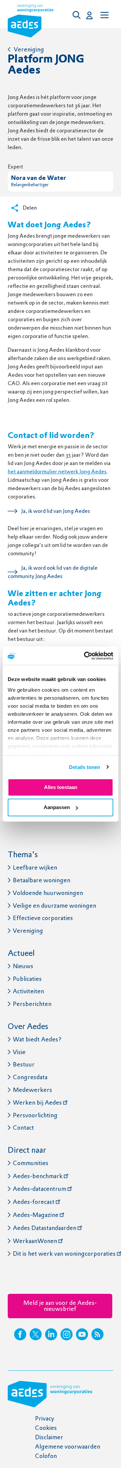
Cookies (46, 1428)
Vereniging (29, 49)
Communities (30, 1163)
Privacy (44, 1418)
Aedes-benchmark (38, 1176)
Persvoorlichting (35, 1115)
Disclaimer (49, 1437)
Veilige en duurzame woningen (54, 905)
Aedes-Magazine (35, 1215)
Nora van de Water (38, 178)
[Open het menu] (103, 15)
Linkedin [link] (51, 1334)
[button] (78, 15)
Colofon (46, 1456)
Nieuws (23, 966)
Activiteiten (28, 991)
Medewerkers (32, 1090)
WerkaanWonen (35, 1241)
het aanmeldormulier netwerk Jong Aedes (57, 471)
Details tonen (84, 767)
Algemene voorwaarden (67, 1446)
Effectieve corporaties (43, 918)
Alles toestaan (60, 787)
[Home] (30, 22)
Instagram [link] (67, 1334)
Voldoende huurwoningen (48, 893)
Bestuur (24, 1064)
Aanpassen (57, 807)
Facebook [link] (20, 1334)
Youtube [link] (82, 1334)
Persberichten (32, 1004)
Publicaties (27, 979)
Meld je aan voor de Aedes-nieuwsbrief (60, 1306)
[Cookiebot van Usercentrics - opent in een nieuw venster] (85, 655)
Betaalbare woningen (41, 880)
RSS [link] (97, 1334)
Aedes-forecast (33, 1202)
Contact (23, 1127)
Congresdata (30, 1077)
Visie (19, 1052)
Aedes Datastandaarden (44, 1228)
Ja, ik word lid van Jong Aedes (55, 511)
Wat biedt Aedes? (37, 1039)
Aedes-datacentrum (39, 1189)
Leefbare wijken (35, 867)
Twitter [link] (36, 1334)
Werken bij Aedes (37, 1102)
